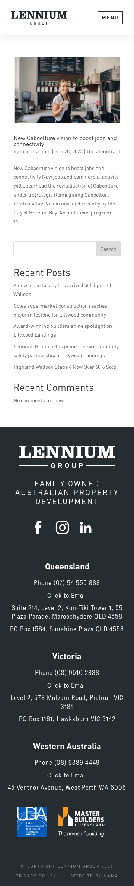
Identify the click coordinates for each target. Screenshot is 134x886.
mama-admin (35, 151)
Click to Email (67, 595)
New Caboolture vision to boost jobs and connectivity (65, 141)
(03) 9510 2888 (77, 672)
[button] (110, 17)
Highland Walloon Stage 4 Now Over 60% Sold (64, 367)
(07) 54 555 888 (77, 582)
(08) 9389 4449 (77, 762)
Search (108, 249)
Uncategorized (103, 151)
